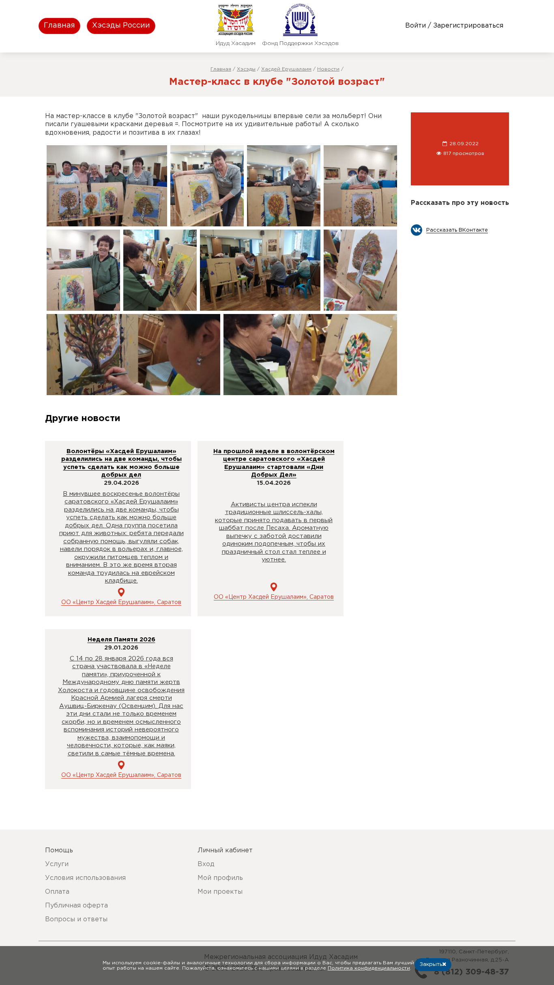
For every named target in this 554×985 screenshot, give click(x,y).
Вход (206, 864)
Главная (59, 25)
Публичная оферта (76, 906)
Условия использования (85, 878)
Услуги (57, 864)
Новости (328, 69)
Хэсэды (246, 69)
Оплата (57, 892)
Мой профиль (220, 878)
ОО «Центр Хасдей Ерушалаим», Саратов (121, 602)
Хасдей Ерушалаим (286, 69)
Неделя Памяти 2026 (121, 639)
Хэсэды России (121, 25)
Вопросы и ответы (76, 919)
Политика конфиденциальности (369, 968)
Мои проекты (220, 892)
